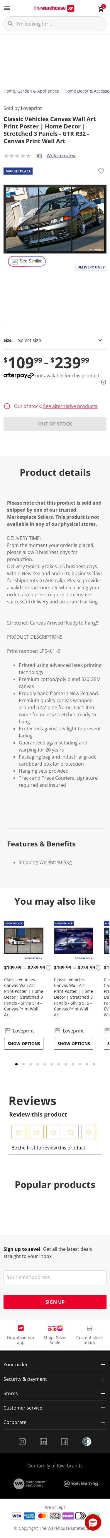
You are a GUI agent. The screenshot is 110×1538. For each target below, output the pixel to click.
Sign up (55, 1302)
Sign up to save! (22, 1249)
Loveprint (31, 108)
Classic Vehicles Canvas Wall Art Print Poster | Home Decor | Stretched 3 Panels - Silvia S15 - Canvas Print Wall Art (73, 997)
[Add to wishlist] (101, 172)
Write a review (61, 155)
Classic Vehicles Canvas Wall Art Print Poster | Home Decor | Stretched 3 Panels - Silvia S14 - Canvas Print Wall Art (23, 997)
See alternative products (70, 406)
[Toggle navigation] (7, 8)
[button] (19, 1132)
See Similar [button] (31, 261)
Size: (8, 340)
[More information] (101, 382)
